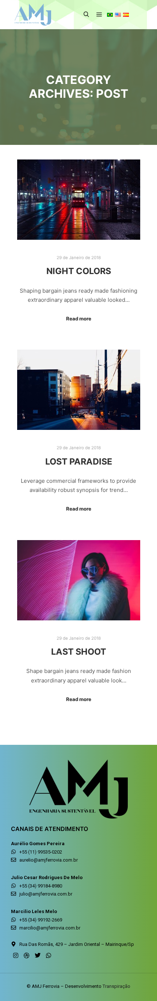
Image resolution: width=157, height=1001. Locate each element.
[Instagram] (15, 955)
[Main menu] (99, 14)
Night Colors (78, 271)
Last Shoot (78, 651)
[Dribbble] (26, 955)
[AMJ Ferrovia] (33, 14)
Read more (78, 319)
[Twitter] (37, 955)
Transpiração (116, 986)
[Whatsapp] (48, 955)
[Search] (86, 14)
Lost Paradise (78, 461)
